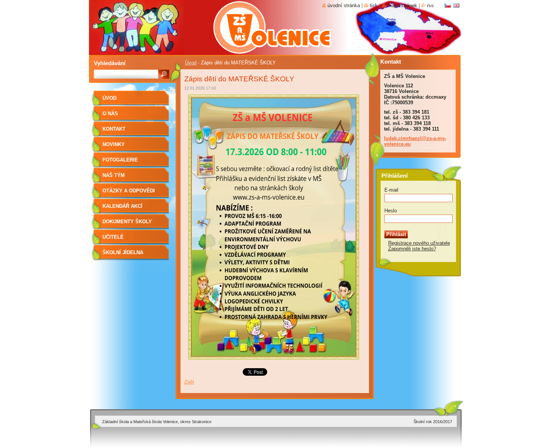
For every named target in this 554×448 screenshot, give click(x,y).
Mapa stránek (402, 5)
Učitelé (113, 237)
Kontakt (114, 129)
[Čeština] (448, 5)
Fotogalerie (120, 160)
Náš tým (114, 175)
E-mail (391, 190)
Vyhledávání (109, 63)
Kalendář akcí (122, 206)
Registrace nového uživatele (419, 243)
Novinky (114, 144)
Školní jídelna (123, 252)
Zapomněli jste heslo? (412, 248)
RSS (430, 5)
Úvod (190, 63)
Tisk (374, 5)
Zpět (189, 382)
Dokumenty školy (127, 221)
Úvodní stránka (344, 5)
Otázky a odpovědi (129, 191)
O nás (110, 113)
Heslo (390, 210)
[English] (456, 5)
